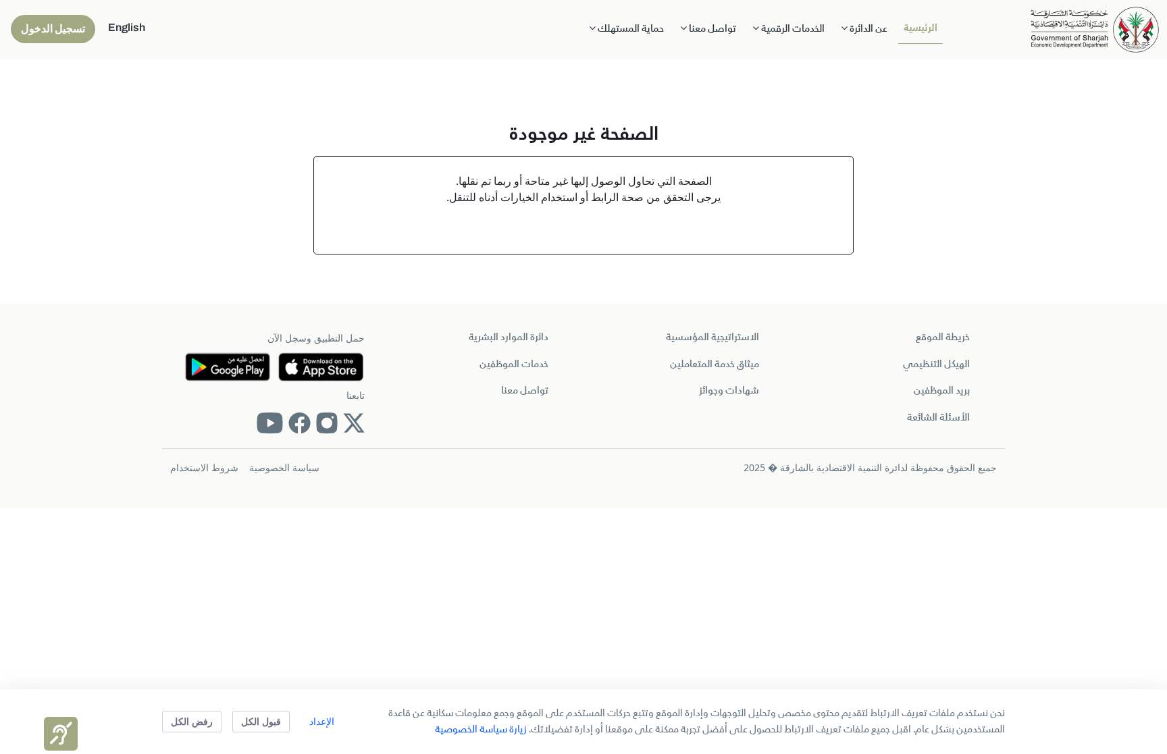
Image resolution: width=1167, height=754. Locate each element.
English (126, 27)
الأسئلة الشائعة (938, 417)
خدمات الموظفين (513, 364)
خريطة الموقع (943, 337)
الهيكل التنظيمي (936, 364)
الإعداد (321, 721)
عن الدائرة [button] (867, 29)
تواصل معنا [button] (711, 29)
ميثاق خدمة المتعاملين (714, 364)
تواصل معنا (524, 390)
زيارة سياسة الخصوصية (481, 729)
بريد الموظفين (942, 390)
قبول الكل (261, 721)
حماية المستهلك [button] (630, 29)
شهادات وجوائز (729, 390)
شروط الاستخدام (204, 467)
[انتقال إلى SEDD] (1095, 28)
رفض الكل (192, 721)
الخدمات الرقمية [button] (792, 29)
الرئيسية (920, 28)
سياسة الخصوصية (284, 467)
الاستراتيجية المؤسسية (712, 337)
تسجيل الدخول (53, 28)
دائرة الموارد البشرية (508, 337)
